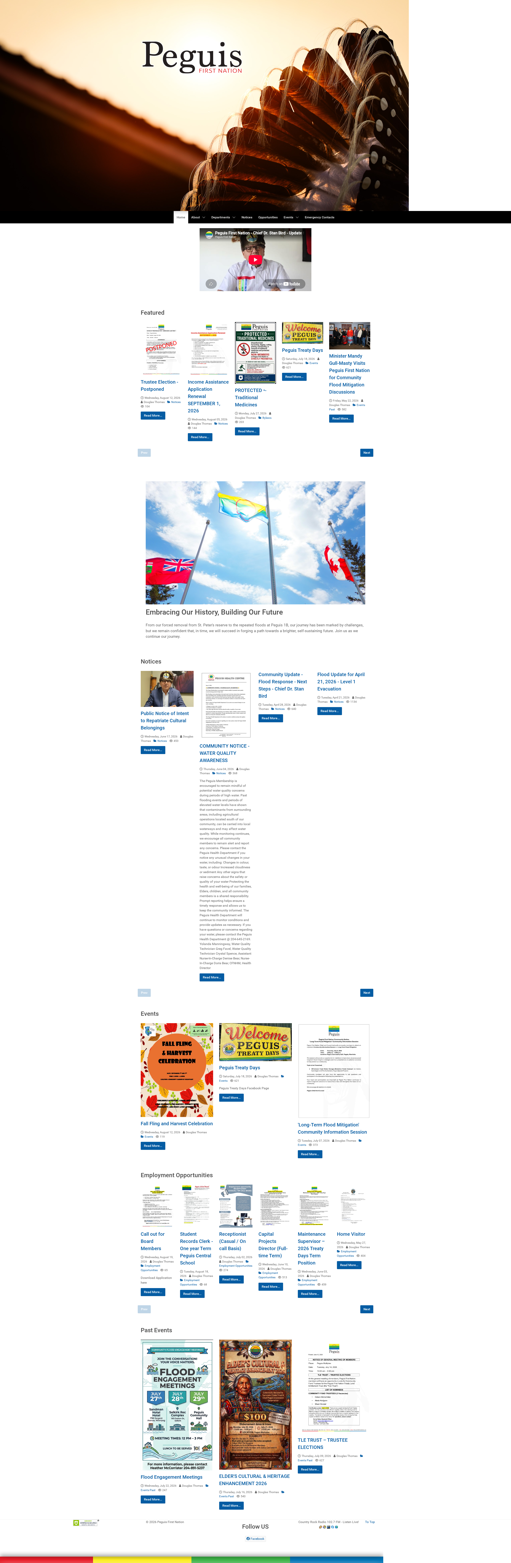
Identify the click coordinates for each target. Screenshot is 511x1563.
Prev (144, 453)
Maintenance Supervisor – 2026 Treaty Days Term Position (312, 1248)
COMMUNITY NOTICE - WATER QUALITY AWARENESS (225, 753)
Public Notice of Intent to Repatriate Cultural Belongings (165, 721)
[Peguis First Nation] (191, 1552)
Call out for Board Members (152, 1241)
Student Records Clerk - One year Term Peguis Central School (196, 1248)
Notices (176, 402)
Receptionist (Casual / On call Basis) (232, 1241)
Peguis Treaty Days (302, 350)
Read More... (153, 415)
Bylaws (266, 418)
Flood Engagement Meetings (171, 1477)
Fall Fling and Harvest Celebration (177, 1123)
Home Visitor (351, 1234)
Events (314, 363)
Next (366, 453)
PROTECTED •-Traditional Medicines (250, 398)
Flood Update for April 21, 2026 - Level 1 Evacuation (341, 682)
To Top (370, 1522)
